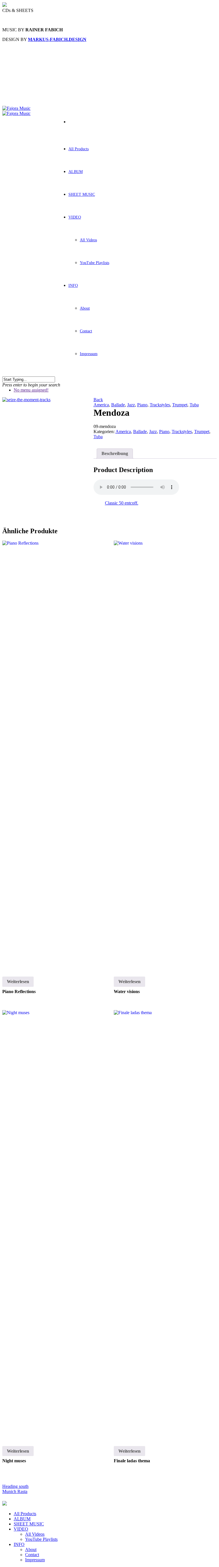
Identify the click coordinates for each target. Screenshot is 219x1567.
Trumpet (179, 404)
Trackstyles (160, 404)
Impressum (89, 354)
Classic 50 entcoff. (121, 503)
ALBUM (75, 172)
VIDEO (74, 217)
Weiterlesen (18, 981)
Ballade (118, 404)
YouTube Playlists (94, 263)
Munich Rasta (14, 1491)
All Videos (88, 240)
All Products (78, 149)
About (85, 308)
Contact (86, 331)
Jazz (131, 404)
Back (98, 399)
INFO (73, 285)
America (101, 404)
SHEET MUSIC (81, 194)
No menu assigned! (31, 390)
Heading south (15, 1486)
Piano (142, 404)
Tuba (194, 404)
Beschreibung (115, 453)
